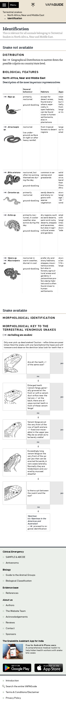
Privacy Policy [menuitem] (13, 698)
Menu (13, 5)
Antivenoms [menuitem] (12, 563)
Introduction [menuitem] (12, 680)
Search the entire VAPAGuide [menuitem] (21, 686)
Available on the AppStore (48, 668)
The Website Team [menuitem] (16, 611)
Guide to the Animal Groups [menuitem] (20, 575)
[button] (33, 14)
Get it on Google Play (17, 668)
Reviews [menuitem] (10, 622)
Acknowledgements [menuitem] (17, 617)
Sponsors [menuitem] (11, 634)
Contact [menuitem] (10, 628)
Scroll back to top (33, 5)
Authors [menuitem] (10, 605)
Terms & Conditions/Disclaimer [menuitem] (22, 692)
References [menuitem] (12, 593)
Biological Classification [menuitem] (19, 581)
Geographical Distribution (25, 59)
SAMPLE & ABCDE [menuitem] (15, 557)
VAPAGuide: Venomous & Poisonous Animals (54, 4)
